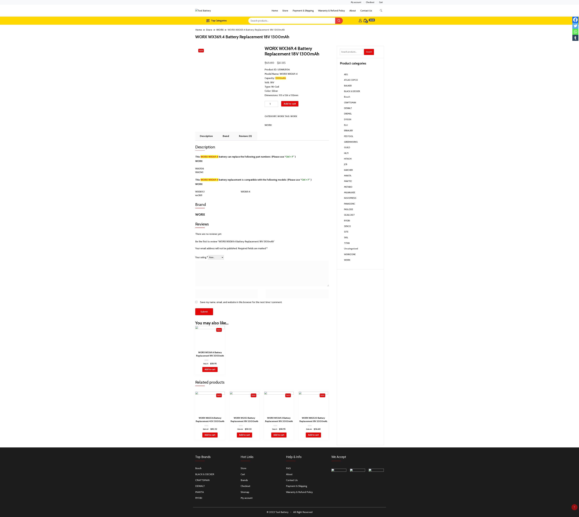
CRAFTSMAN (350, 102)
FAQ (288, 468)
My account (356, 2)
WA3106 (199, 168)
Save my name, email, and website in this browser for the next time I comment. (241, 302)
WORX (280, 116)
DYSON (347, 119)
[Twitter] (575, 26)
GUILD (347, 147)
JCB (345, 164)
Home (275, 10)
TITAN (347, 243)
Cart (381, 2)
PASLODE (348, 209)
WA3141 (199, 172)
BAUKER (348, 85)
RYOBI (347, 220)
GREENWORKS (351, 142)
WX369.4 (245, 191)
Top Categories (219, 20)
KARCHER (348, 170)
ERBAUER (348, 130)
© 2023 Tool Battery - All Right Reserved (289, 512)
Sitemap (245, 492)
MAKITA (347, 175)
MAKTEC (348, 181)
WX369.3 (199, 191)
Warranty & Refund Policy (331, 10)
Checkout (370, 2)
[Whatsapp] (575, 32)
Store (285, 10)
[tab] (206, 136)
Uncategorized (351, 248)
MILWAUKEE (349, 192)
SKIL (346, 237)
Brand (226, 136)
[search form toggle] (381, 10)
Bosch (347, 96)
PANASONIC (349, 203)
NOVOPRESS (350, 198)
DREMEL (348, 113)
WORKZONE (350, 254)
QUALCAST (349, 215)
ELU (346, 125)
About (352, 10)
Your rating (201, 257)
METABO (348, 187)
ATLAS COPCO (351, 80)
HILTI (346, 153)
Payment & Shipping (303, 10)
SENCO (347, 226)
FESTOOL (348, 136)
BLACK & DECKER (352, 91)
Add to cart (290, 103)
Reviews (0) (245, 136)
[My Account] (360, 20)
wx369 (198, 195)
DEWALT (348, 108)
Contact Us (366, 10)
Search (369, 52)
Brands (244, 480)
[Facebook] (575, 20)
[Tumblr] (575, 38)
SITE (346, 231)
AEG (346, 74)
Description (206, 136)
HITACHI (347, 158)
